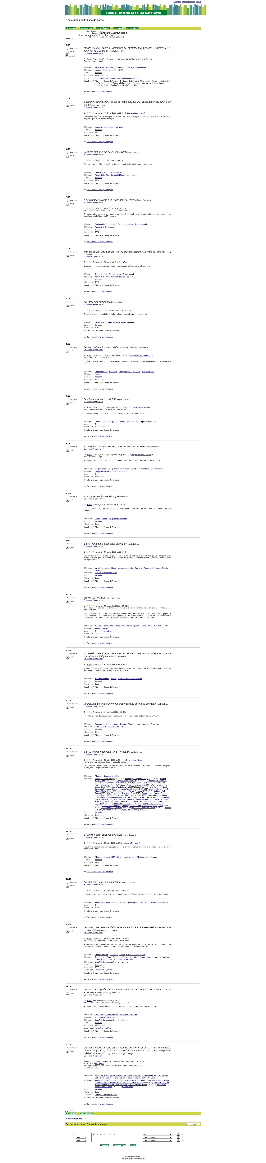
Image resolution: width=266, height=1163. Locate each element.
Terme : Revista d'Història (96, 59)
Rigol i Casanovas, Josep (105, 785)
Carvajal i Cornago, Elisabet (106, 1095)
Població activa (131, 1076)
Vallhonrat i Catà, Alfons (121, 804)
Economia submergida (104, 127)
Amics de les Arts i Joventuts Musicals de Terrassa (115, 175)
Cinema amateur (101, 955)
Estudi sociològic (113, 1078)
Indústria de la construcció (138, 902)
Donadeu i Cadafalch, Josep (143, 808)
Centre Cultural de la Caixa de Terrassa (110, 727)
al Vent (89, 455)
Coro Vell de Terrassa (103, 962)
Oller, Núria (161, 1085)
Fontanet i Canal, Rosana (132, 1083)
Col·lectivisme (100, 421)
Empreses (113, 372)
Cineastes (114, 955)
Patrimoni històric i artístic (105, 224)
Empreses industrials (148, 421)
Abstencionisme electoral (147, 857)
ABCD (136, 1158)
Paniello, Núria (133, 1080)
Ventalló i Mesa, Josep (152, 804)
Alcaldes (98, 776)
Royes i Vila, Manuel (129, 810)
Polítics (105, 172)
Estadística (162, 1076)
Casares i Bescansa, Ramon (106, 789)
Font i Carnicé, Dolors (103, 970)
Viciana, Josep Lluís (124, 959)
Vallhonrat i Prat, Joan (115, 783)
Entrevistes (99, 1078)
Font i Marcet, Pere (103, 1017)
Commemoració (141, 67)
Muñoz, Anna (115, 1083)
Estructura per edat (125, 568)
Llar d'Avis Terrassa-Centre (106, 573)
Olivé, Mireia (157, 1080)
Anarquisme (112, 421)
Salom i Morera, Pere (148, 787)
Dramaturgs (155, 724)
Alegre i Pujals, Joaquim (126, 781)
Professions (126, 1078)
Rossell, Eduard (101, 628)
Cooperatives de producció (129, 372)
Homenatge (129, 67)
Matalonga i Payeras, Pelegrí (137, 779)
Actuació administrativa (128, 421)
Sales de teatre (114, 322)
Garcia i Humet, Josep (136, 785)
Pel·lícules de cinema (128, 1015)
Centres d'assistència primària (130, 679)
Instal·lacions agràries (130, 626)
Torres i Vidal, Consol (103, 1087)
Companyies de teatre (104, 724)
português (177, 2)
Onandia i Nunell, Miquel (111, 808)
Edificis (120, 67)
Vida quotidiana (117, 1076)
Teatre (126, 262)
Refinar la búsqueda (110, 35)
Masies (98, 626)
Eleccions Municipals (134, 760)
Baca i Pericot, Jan (114, 957)
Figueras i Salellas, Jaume (121, 799)
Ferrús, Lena (146, 1080)
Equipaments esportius (118, 519)
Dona (153, 1078)
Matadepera (108, 631)
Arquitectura (110, 67)
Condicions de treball (140, 1078)
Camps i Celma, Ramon (157, 795)
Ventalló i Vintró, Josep (104, 779)
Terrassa (98, 73)
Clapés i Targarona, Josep (152, 806)
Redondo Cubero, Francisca (106, 1080)
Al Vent (89, 113)
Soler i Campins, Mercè (137, 1085)
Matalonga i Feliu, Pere (131, 806)
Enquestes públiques (147, 1076)
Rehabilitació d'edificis (159, 902)
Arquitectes (99, 67)
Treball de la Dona (102, 1076)
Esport (104, 519)
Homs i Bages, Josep (141, 797)
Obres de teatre (115, 274)
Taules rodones (116, 172)
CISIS (131, 1158)
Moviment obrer (148, 372)
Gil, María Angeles (161, 1083)
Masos (143, 626)
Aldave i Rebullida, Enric (143, 799)
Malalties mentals (102, 679)
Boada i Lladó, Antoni (150, 793)
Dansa (97, 519)
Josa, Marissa (121, 1085)
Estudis (149, 59)
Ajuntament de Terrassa (104, 227)
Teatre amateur (101, 274)
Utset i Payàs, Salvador (132, 791)
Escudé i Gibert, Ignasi (104, 70)
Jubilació (138, 568)
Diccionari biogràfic (111, 776)
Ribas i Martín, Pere (103, 791)
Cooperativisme (101, 372)
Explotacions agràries (111, 626)
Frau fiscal (119, 127)
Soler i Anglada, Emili (120, 787)
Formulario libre (194, 1124)
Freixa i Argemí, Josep (129, 789)
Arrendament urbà (119, 902)
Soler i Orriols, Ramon (123, 801)
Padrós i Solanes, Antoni (142, 957)
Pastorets (145, 724)
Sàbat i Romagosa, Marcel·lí (145, 801)
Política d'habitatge (102, 902)
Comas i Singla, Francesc (145, 783)
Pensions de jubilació (152, 568)
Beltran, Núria (127, 1087)
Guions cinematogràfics (135, 955)
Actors (122, 955)
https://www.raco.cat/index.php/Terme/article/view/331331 (118, 78)
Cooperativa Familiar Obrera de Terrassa (111, 471)
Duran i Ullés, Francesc (111, 806)
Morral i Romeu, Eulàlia (104, 1085)
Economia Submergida (135, 113)
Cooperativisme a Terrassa (140, 356)
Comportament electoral (125, 857)
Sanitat (114, 679)
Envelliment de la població (105, 568)
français (192, 2)
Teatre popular (134, 724)
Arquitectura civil (154, 626)
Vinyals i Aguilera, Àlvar (121, 793)
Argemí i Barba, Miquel (158, 789)
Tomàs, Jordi (100, 957)
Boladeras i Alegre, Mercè (93, 53)
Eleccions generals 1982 (105, 857)
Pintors (165, 626)
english (185, 2)
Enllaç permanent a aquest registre (100, 92)
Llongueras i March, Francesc (119, 797)
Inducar (98, 374)
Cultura (98, 172)
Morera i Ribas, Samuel (127, 795)
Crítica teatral (128, 274)
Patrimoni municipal (126, 224)
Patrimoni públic (141, 224)
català (198, 2)
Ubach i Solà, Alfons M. (157, 781)
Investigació (99, 1064)
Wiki (144, 1158)
